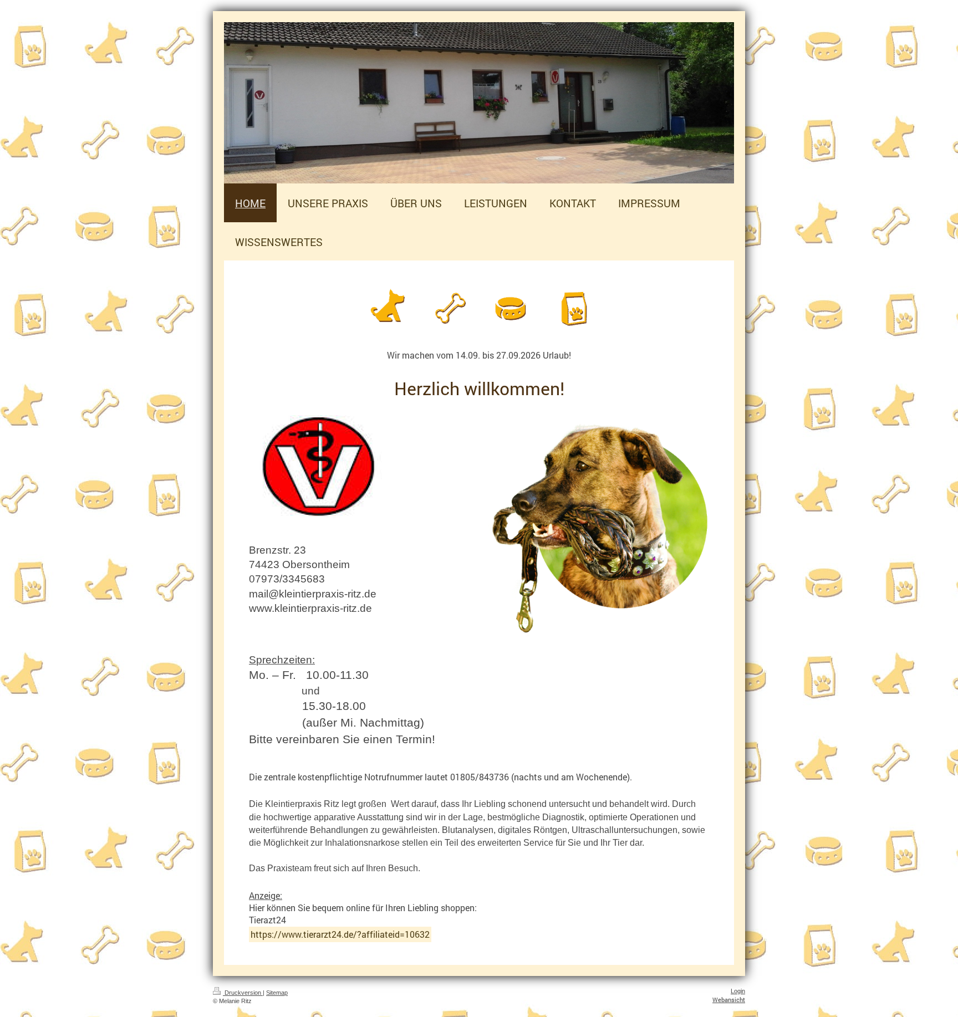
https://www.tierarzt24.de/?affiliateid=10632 (340, 934)
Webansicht (728, 999)
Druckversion (243, 992)
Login (738, 991)
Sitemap (277, 992)
